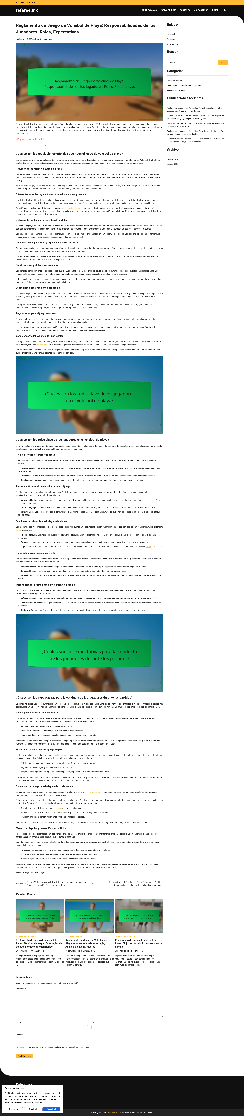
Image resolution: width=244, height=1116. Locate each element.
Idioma (215, 10)
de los (18, 530)
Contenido (185, 10)
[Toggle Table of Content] (43, 145)
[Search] (225, 10)
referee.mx (27, 10)
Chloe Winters (46, 39)
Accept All (51, 1109)
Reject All (33, 1109)
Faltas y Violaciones (175, 81)
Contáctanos (201, 10)
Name (19, 1022)
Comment (21, 989)
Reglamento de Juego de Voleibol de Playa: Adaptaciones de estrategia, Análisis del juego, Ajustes (86, 943)
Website (19, 1035)
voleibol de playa (61, 755)
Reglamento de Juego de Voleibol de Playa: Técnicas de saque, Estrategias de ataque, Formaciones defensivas (39, 943)
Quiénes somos (149, 10)
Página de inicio (168, 10)
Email (95, 1022)
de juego (58, 808)
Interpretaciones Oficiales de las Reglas (184, 85)
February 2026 (173, 159)
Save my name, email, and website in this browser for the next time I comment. (55, 1047)
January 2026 (172, 164)
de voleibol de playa (74, 208)
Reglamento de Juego (34, 872)
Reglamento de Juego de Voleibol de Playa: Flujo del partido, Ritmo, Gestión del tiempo (139, 943)
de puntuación (43, 345)
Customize (13, 1109)
